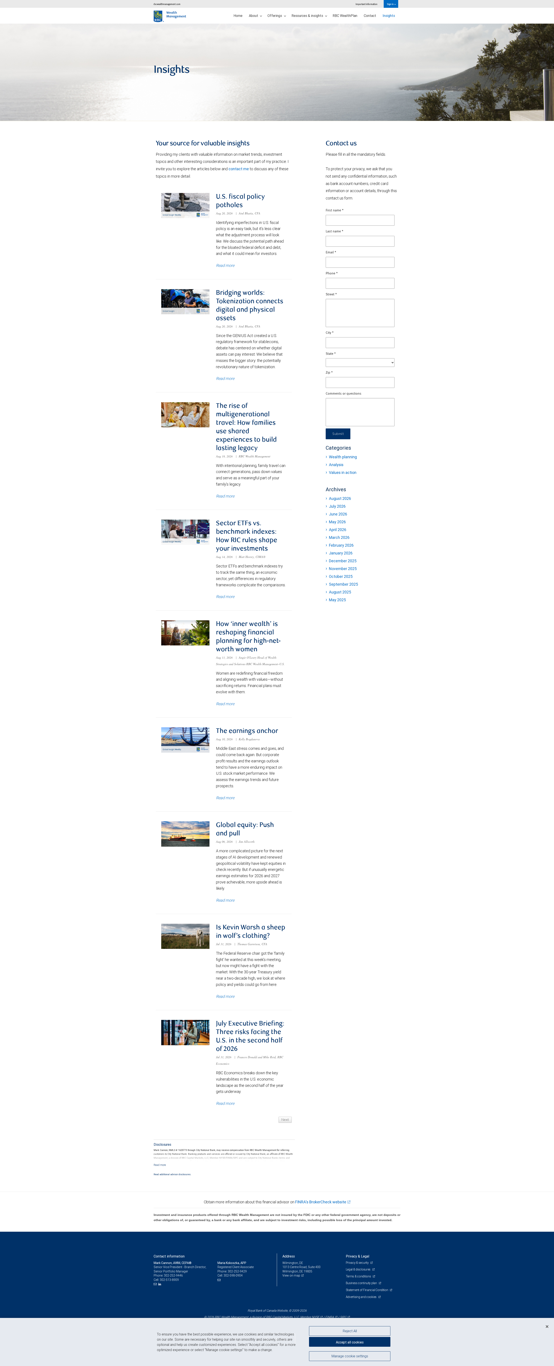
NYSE (315, 1317)
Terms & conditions (359, 1276)
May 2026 (337, 521)
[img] (277, 72)
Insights (389, 15)
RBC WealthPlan (345, 15)
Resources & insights (307, 15)
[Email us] (156, 1284)
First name (335, 210)
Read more (225, 265)
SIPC (343, 1317)
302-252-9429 (237, 1271)
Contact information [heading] (169, 1256)
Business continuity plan (362, 1283)
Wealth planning (343, 456)
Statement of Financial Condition (367, 1290)
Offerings (275, 15)
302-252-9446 (173, 1275)
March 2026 (339, 537)
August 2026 (340, 498)
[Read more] (160, 1165)
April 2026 (337, 529)
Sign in (390, 4)
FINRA (329, 1317)
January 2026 (341, 553)
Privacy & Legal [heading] (357, 1256)
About (254, 15)
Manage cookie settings (350, 1356)
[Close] (547, 1326)
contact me (239, 168)
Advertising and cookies (361, 1297)
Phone (332, 273)
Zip (329, 372)
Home (238, 15)
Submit (338, 434)
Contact (370, 15)
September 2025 (343, 584)
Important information (366, 4)
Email (331, 252)
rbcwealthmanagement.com (166, 4)
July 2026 (337, 506)
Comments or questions (343, 393)
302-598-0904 (233, 1275)
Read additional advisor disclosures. (172, 1174)
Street (331, 294)
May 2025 (337, 599)
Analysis (336, 464)
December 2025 (342, 560)
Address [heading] (288, 1256)
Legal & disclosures (358, 1269)
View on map (291, 1275)
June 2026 (338, 514)
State (331, 354)
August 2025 (340, 592)
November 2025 (343, 568)
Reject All (350, 1331)
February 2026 (341, 545)
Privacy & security (357, 1263)
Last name (334, 231)
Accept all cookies (350, 1342)
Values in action (342, 472)
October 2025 (341, 576)
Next (285, 1119)
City (330, 333)
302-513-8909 (169, 1280)
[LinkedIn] (160, 1284)
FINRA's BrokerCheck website (320, 1201)
